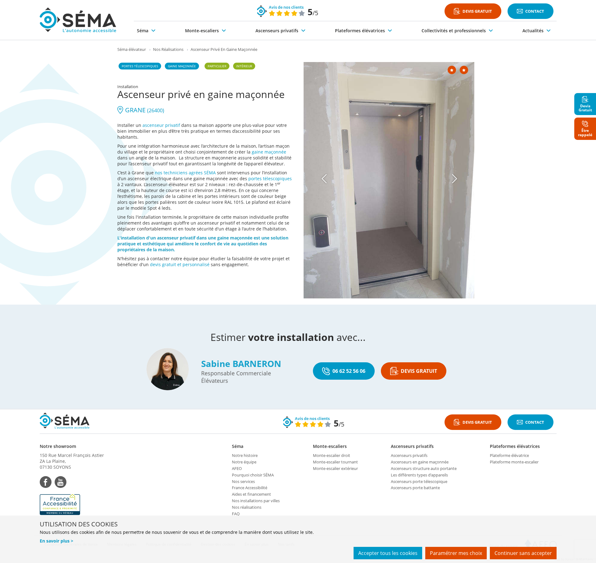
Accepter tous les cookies (388, 553)
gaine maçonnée (269, 152)
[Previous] (324, 178)
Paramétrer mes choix (456, 553)
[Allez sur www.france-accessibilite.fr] (72, 504)
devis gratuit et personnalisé (180, 264)
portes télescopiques (270, 178)
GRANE (144, 110)
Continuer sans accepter (523, 553)
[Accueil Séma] (78, 19)
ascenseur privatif (161, 125)
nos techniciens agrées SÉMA (185, 173)
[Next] (454, 178)
